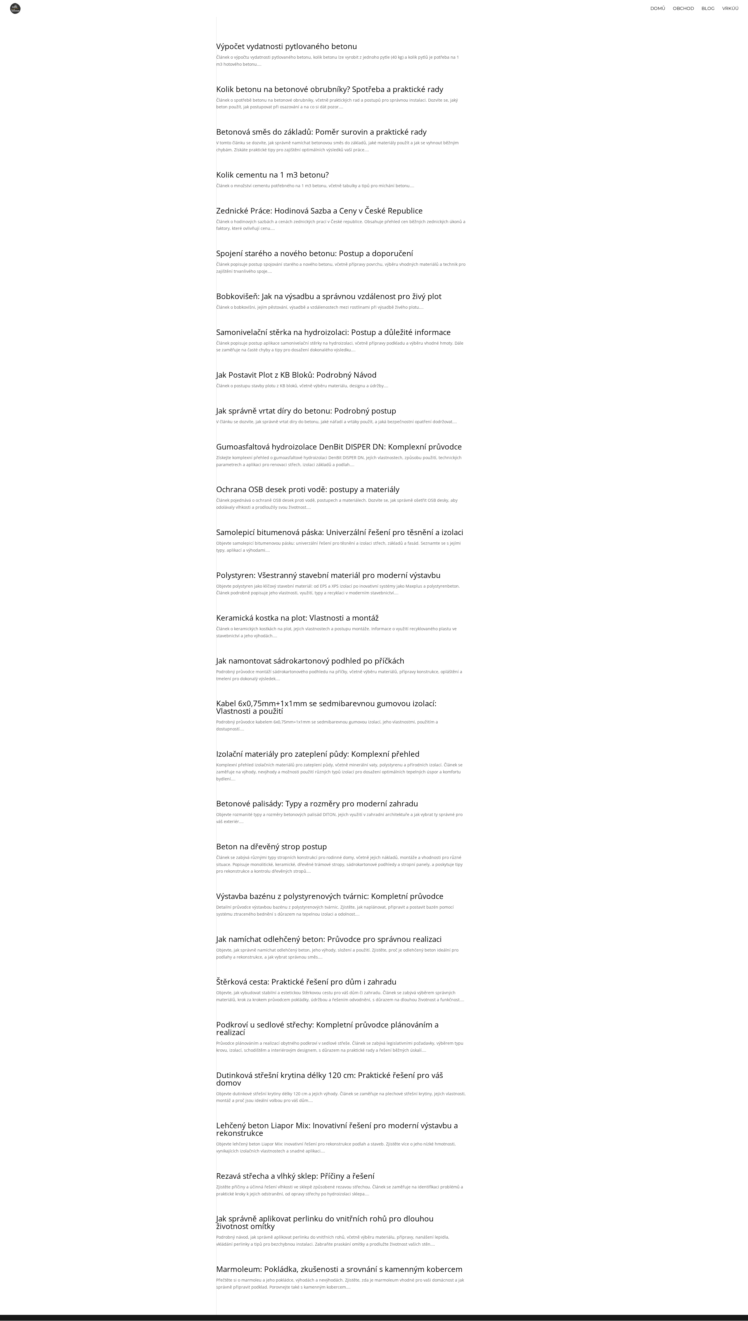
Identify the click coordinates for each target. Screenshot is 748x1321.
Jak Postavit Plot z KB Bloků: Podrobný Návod (296, 374)
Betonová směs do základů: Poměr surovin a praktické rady (321, 131)
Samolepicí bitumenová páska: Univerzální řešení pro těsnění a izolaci (339, 532)
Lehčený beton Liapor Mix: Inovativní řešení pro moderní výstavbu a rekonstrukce (337, 1129)
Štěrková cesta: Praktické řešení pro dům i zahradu (306, 981)
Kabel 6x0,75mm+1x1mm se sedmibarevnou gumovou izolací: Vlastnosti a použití (326, 707)
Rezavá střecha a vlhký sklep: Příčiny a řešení (295, 1176)
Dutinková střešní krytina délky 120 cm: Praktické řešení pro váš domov (329, 1079)
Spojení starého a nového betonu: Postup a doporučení (314, 253)
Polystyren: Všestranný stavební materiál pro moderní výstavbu (328, 575)
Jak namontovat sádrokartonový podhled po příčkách (310, 660)
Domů (657, 8)
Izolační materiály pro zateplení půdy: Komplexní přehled (318, 754)
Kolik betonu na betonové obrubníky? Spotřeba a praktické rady (329, 89)
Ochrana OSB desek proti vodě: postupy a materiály (307, 489)
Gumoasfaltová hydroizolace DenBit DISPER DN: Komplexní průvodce (339, 446)
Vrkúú (730, 8)
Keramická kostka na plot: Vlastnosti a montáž (297, 617)
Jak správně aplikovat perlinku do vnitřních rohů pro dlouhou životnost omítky (325, 1222)
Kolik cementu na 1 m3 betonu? (272, 174)
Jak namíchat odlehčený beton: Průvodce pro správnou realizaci (329, 939)
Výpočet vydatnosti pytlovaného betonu (286, 46)
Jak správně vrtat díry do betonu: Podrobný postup (306, 410)
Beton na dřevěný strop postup (271, 846)
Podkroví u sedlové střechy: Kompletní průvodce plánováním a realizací (327, 1028)
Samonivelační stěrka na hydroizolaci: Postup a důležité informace (333, 332)
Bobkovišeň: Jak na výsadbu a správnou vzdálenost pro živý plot (328, 296)
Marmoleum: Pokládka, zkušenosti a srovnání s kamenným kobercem (339, 1269)
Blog (708, 8)
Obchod (683, 8)
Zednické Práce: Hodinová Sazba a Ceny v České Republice (319, 210)
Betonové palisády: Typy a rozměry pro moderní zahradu (317, 803)
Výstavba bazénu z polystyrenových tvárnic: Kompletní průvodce (330, 896)
